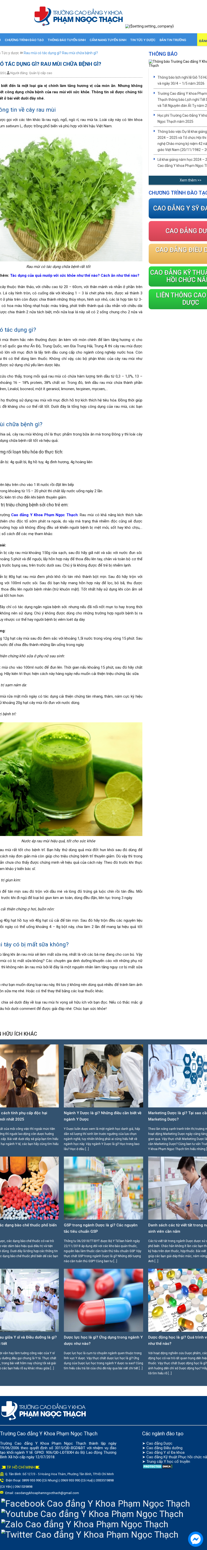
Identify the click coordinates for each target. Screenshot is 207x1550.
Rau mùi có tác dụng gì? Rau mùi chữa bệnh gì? (61, 53)
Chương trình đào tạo (24, 40)
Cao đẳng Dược (159, 1443)
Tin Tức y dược (143, 40)
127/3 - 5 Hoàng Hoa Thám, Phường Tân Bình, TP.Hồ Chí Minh (70, 1474)
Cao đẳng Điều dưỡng (164, 1448)
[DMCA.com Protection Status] (157, 1468)
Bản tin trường (173, 40)
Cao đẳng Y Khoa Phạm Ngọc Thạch (44, 515)
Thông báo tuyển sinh (67, 40)
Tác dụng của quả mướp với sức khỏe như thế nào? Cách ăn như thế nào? (74, 275)
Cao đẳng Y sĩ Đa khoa (165, 1452)
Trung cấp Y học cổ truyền (168, 1461)
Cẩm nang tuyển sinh (108, 40)
